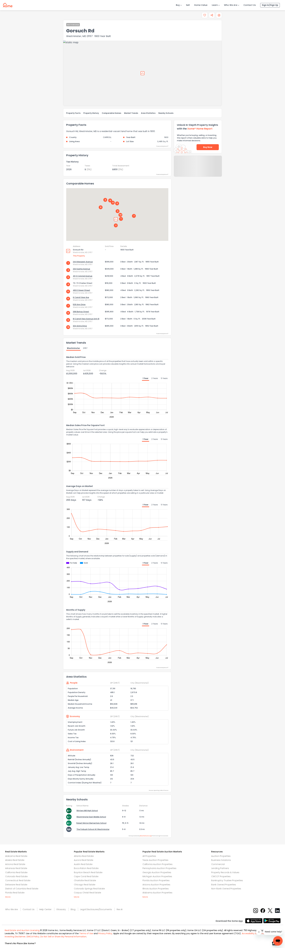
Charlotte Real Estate (85, 880)
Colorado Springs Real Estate (89, 888)
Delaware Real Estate (16, 884)
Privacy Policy (105, 933)
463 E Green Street (81, 290)
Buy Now (207, 147)
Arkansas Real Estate (16, 868)
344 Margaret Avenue (83, 261)
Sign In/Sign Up (270, 5)
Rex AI (119, 909)
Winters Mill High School (87, 810)
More (8, 896)
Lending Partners (220, 868)
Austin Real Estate (83, 864)
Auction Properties (221, 856)
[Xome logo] (7, 4)
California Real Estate (16, 872)
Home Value (200, 5)
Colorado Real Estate (16, 876)
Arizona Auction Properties (156, 884)
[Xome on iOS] (254, 920)
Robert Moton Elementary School (91, 823)
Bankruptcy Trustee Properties (227, 880)
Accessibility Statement (254, 933)
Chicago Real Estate (84, 884)
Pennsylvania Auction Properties (159, 868)
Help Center (45, 909)
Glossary (61, 909)
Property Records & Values (225, 872)
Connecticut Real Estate (17, 880)
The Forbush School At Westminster (92, 829)
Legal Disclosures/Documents (96, 909)
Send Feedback (198, 169)
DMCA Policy (33, 936)
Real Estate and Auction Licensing (22, 930)
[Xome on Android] (272, 920)
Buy (178, 5)
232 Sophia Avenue (81, 269)
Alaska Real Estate (14, 860)
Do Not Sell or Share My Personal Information (63, 936)
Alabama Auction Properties (157, 892)
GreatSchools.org (145, 835)
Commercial (218, 864)
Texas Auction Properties (155, 860)
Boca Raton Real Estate (86, 868)
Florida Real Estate (14, 892)
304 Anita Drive (80, 326)
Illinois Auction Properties (155, 888)
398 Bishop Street (81, 311)
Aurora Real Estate (83, 860)
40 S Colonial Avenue (82, 276)
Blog (73, 909)
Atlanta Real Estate (84, 856)
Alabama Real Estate (16, 856)
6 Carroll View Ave (81, 297)
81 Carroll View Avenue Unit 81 (86, 318)
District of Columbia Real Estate (21, 888)
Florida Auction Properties (156, 880)
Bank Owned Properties (223, 884)
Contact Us (249, 5)
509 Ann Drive (79, 304)
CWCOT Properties (221, 876)
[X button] (270, 910)
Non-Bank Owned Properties (226, 888)
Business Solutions (221, 860)
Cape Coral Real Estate (86, 876)
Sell (188, 5)
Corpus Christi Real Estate (87, 892)
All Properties (149, 856)
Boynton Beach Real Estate (88, 872)
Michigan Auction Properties (157, 876)
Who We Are (230, 5)
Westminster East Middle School (91, 817)
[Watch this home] (205, 15)
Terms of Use (86, 933)
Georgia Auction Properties (156, 872)
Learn (215, 5)
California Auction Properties (157, 864)
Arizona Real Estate (15, 864)
